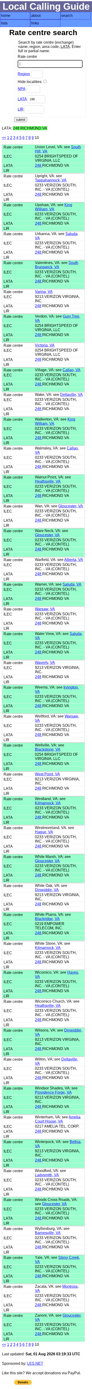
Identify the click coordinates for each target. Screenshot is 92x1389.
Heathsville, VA (48, 481)
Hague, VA (44, 832)
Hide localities (30, 82)
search (67, 16)
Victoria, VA (44, 345)
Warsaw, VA (45, 609)
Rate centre (27, 57)
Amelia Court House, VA (57, 1119)
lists (4, 23)
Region (24, 74)
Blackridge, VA (47, 919)
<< (4, 138)
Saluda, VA (72, 584)
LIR (21, 109)
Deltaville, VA (71, 395)
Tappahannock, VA (51, 180)
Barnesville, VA (48, 1233)
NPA (21, 89)
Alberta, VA (73, 560)
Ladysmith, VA (47, 1175)
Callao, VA (71, 370)
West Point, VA (47, 774)
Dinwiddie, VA (47, 890)
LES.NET (35, 1363)
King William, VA (53, 207)
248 (38, 165)
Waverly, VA (45, 663)
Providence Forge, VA (53, 1092)
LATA (22, 99)
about (36, 16)
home (5, 16)
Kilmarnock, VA (48, 803)
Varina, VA (44, 292)
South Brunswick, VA (56, 265)
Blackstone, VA (47, 749)
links (35, 23)
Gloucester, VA (70, 506)
